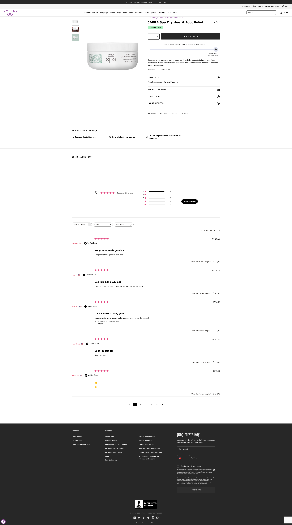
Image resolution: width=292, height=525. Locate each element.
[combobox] (259, 13)
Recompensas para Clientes (116, 444)
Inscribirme (196, 489)
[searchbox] (80, 224)
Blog (107, 456)
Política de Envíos (145, 441)
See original (99, 324)
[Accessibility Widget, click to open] (3, 521)
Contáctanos (77, 437)
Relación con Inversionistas (149, 448)
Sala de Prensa (111, 460)
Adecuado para (157, 90)
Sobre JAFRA (110, 437)
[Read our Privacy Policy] (214, 470)
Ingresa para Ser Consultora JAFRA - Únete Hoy (146, 2)
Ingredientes (156, 103)
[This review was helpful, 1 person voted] (213, 293)
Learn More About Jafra (81, 444)
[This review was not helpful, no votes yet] (218, 262)
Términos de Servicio (147, 444)
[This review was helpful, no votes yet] (213, 262)
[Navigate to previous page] (129, 404)
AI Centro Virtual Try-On (114, 448)
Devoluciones (77, 441)
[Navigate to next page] (162, 404)
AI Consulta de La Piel (113, 452)
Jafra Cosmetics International (145, 513)
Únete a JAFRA (111, 441)
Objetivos (154, 77)
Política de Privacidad (147, 437)
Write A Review (189, 201)
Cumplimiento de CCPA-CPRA (150, 452)
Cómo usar (154, 96)
